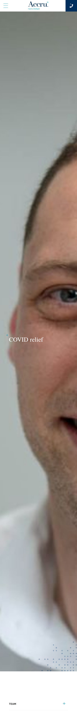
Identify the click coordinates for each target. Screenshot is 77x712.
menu (5, 6)
